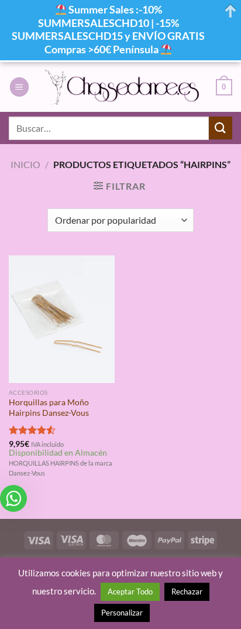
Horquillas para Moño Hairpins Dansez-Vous (49, 408)
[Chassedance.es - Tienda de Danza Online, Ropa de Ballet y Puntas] (122, 87)
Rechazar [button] (186, 591)
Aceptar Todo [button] (130, 591)
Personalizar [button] (122, 612)
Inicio (25, 164)
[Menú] (19, 87)
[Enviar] (220, 128)
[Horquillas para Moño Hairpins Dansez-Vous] (62, 318)
